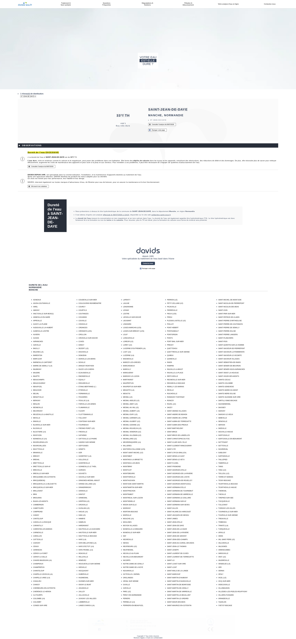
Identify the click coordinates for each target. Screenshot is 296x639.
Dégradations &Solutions (147, 4)
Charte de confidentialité (154, 638)
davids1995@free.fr (138, 629)
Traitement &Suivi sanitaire (66, 4)
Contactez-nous (270, 4)
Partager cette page (158, 130)
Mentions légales (139, 638)
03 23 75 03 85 (136, 626)
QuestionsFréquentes (106, 4)
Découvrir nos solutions (39, 186)
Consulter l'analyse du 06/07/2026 (163, 124)
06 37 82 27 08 (150, 626)
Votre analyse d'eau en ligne (229, 4)
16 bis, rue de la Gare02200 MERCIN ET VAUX (141, 622)
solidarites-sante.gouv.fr (161, 215)
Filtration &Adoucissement (188, 4)
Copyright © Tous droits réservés (148, 636)
